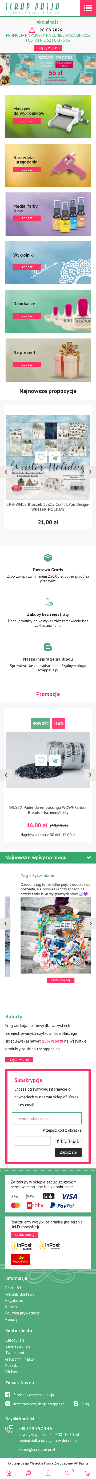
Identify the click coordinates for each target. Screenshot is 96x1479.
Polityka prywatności (23, 1313)
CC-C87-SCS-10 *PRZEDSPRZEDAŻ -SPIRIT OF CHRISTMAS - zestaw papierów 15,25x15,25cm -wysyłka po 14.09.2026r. (48, 813)
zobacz (48, 116)
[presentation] (6, 472)
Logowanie (48, 1473)
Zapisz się (68, 1152)
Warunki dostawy (19, 1294)
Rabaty (11, 1319)
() (68, 1470)
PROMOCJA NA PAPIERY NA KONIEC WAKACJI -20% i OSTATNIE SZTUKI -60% (48, 38)
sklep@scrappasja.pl (37, 1449)
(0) (87, 1473)
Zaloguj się (15, 1340)
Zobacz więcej (48, 572)
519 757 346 (35, 1428)
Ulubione (13, 1371)
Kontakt (12, 1306)
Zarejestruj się (17, 1346)
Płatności (13, 1287)
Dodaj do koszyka (55, 457)
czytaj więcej (48, 47)
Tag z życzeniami (25, 876)
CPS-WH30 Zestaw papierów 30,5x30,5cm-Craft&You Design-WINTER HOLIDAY (48, 507)
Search (28, 1473)
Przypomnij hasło (19, 1359)
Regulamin (14, 1300)
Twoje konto (16, 1352)
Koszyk (11, 1365)
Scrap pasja (43, 8)
